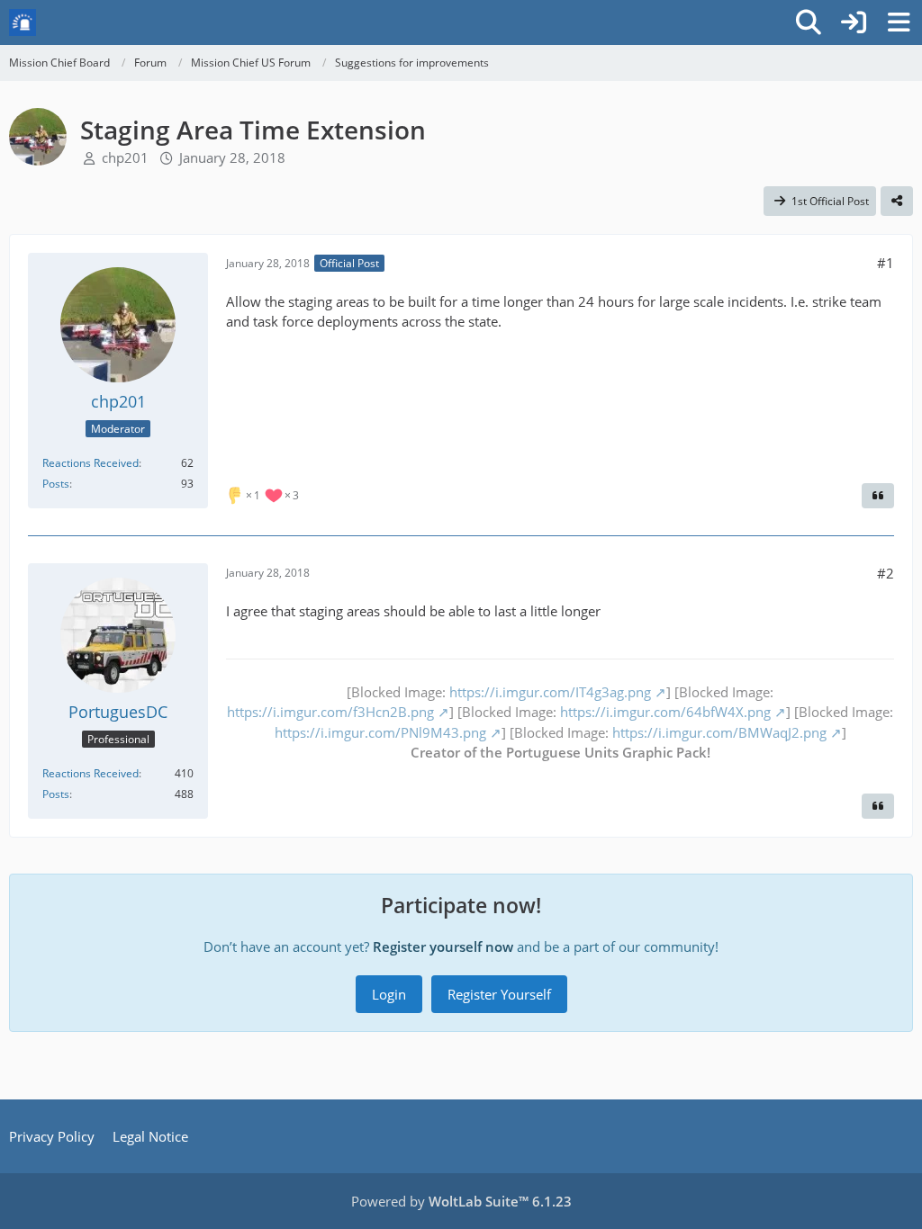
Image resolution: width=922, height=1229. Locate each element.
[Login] (854, 22)
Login (389, 994)
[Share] (897, 201)
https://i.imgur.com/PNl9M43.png (380, 732)
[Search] (809, 22)
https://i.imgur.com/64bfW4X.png (665, 712)
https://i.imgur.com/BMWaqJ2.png (719, 732)
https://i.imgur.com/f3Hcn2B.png (330, 712)
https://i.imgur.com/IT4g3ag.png (550, 692)
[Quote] (878, 495)
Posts (55, 483)
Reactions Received (90, 463)
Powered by (461, 1201)
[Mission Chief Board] (22, 22)
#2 (885, 573)
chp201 (125, 157)
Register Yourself (499, 994)
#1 (885, 263)
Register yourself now (443, 946)
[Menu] (899, 22)
